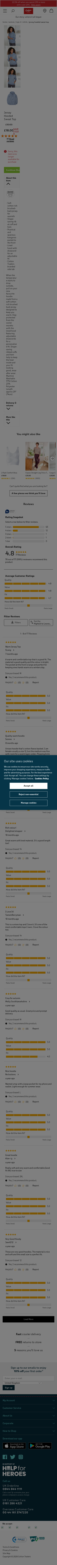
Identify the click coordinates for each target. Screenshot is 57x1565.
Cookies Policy (42, 778)
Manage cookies (28, 803)
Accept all (28, 786)
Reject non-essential (28, 794)
